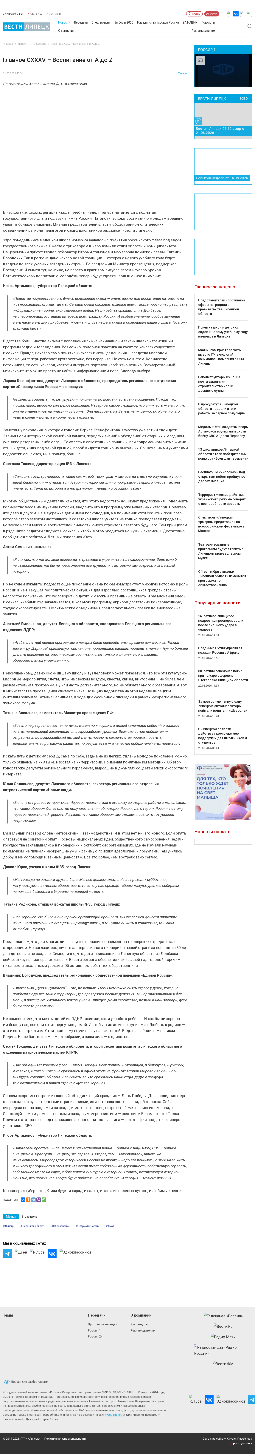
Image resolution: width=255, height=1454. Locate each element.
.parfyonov (241, 1443)
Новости (23, 43)
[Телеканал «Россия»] (223, 1316)
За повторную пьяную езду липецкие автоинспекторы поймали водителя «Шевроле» (222, 706)
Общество (40, 43)
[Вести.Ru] (223, 1326)
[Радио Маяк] (223, 1337)
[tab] (11, 1216)
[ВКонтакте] (23, 1199)
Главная (8, 43)
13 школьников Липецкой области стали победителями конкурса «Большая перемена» (223, 453)
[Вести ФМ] (223, 1364)
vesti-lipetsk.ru (115, 1414)
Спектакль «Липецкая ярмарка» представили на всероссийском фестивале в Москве (221, 524)
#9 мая (109, 1226)
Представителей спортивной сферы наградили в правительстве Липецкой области (221, 307)
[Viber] (38, 1199)
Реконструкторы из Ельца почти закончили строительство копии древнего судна (219, 383)
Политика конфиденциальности (65, 1438)
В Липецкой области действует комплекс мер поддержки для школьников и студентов (222, 735)
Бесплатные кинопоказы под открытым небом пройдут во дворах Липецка (221, 476)
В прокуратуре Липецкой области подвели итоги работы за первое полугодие (221, 408)
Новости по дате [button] (212, 831)
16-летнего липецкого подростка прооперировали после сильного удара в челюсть (220, 622)
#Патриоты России (87, 1226)
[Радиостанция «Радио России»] (223, 1350)
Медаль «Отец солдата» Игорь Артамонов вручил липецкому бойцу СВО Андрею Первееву (223, 431)
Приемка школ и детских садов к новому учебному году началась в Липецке (223, 331)
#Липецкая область (32, 1226)
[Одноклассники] (28, 1199)
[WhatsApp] (44, 1199)
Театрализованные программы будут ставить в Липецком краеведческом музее (220, 551)
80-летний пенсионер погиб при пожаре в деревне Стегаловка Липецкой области (223, 675)
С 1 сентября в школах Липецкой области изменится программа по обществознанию (222, 578)
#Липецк (8, 1226)
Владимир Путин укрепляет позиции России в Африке (220, 650)
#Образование (60, 1226)
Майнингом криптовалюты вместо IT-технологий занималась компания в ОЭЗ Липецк (221, 356)
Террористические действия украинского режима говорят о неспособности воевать (222, 499)
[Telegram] (33, 1199)
